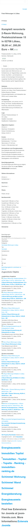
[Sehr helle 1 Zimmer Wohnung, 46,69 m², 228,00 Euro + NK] (14, 390)
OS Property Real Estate (9, 435)
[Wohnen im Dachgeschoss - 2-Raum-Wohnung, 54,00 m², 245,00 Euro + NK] (14, 404)
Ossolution (19, 437)
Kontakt (25, 9)
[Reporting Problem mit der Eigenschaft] (17, 49)
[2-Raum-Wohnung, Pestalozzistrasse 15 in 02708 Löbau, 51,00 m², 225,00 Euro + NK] (14, 279)
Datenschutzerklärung (6, 443)
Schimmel (7, 488)
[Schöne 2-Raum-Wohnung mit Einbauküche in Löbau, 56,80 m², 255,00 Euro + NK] (14, 310)
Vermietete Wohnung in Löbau (10, 245)
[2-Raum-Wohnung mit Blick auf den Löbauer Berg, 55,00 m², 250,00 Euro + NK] (14, 293)
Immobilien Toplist (13, 453)
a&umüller (14, 441)
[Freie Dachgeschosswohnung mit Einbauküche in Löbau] (14, 327)
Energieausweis (11, 447)
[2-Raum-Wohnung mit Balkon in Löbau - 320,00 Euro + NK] (14, 374)
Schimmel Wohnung (14, 476)
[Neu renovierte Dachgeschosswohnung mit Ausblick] (14, 420)
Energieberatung (12, 493)
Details (5, 66)
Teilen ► (4, 269)
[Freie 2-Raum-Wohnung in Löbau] (11, 342)
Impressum (19, 441)
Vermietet (4, 249)
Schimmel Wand (11, 482)
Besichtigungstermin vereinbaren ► (11, 267)
